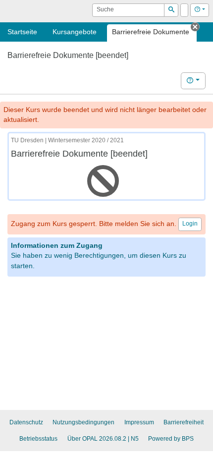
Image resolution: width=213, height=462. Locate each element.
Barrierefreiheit (183, 422)
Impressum (139, 422)
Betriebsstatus (38, 438)
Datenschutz (26, 422)
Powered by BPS (171, 438)
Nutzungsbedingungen (83, 422)
